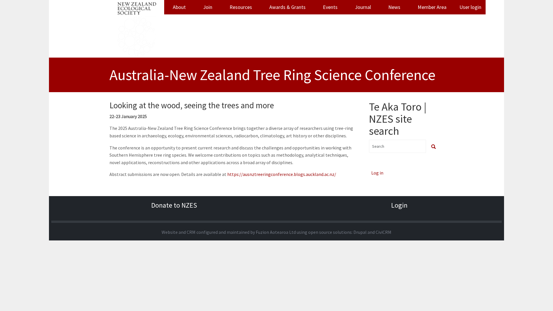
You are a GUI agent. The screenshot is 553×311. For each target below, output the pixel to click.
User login (470, 7)
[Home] (136, 29)
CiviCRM (383, 232)
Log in (377, 173)
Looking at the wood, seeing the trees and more (191, 105)
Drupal (360, 232)
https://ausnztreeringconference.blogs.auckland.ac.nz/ (281, 174)
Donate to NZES (174, 205)
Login (399, 205)
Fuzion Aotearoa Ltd (276, 232)
